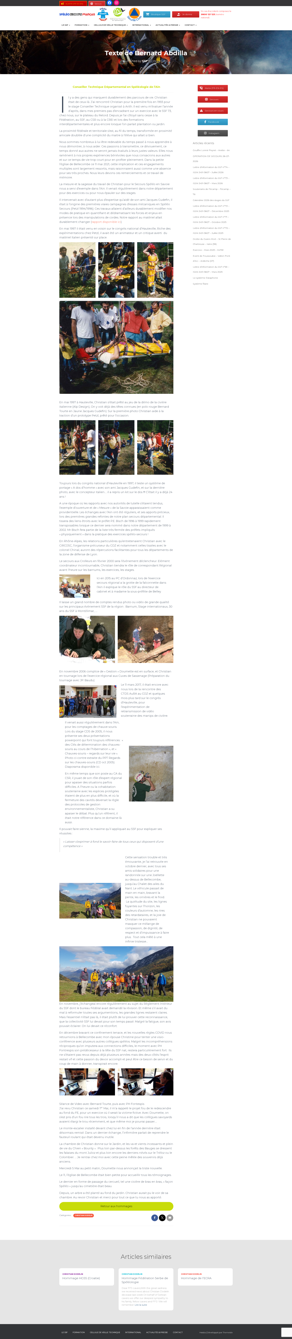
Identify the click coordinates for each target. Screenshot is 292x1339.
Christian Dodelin (83, 1215)
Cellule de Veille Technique (110, 25)
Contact (190, 25)
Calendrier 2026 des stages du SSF (211, 200)
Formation (81, 25)
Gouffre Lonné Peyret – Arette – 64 (211, 150)
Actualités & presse (167, 25)
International (140, 25)
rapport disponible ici (106, 222)
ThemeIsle (228, 1332)
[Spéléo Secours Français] (77, 14)
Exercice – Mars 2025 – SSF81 (208, 250)
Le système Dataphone (205, 277)
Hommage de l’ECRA (196, 1278)
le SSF (65, 25)
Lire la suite (141, 1304)
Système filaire (200, 283)
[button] (69, 25)
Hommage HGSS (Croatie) (81, 1278)
